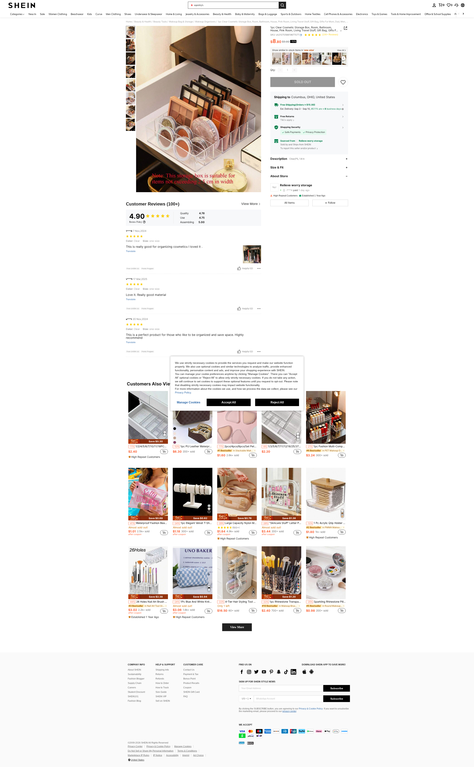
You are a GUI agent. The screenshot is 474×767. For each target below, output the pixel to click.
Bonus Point (189, 678)
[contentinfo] (294, 733)
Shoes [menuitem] (127, 14)
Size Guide (161, 692)
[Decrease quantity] (280, 70)
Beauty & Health (142, 21)
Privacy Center (135, 746)
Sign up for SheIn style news (257, 681)
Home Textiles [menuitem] (312, 14)
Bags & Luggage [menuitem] (267, 14)
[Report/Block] (259, 268)
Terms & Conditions (187, 751)
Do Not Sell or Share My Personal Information (150, 751)
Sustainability (134, 674)
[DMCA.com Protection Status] (250, 743)
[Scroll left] (459, 14)
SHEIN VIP (161, 696)
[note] (148, 441)
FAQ (185, 696)
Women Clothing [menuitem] (58, 14)
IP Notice (157, 755)
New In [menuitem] (32, 14)
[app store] (304, 673)
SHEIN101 (133, 696)
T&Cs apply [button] (286, 120)
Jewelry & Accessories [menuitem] (197, 14)
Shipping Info (162, 670)
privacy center (289, 711)
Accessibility (172, 755)
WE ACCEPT (245, 725)
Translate (131, 251)
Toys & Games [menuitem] (379, 14)
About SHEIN (134, 670)
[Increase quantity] (294, 70)
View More (237, 627)
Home (129, 21)
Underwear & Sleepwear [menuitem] (148, 14)
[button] (456, 5)
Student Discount (136, 692)
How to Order (162, 683)
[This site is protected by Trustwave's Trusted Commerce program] (241, 743)
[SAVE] (343, 82)
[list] (268, 672)
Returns (159, 674)
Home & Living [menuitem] (174, 14)
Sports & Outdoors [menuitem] (291, 14)
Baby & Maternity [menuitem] (245, 14)
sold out (302, 82)
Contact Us (188, 670)
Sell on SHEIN (163, 701)
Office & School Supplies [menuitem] (438, 14)
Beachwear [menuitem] (77, 14)
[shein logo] (21, 5)
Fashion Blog (134, 701)
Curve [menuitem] (99, 14)
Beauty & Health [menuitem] (222, 14)
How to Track (162, 687)
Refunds (160, 678)
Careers (132, 687)
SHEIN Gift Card (191, 692)
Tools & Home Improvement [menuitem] (406, 14)
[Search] (282, 5)
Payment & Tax (190, 674)
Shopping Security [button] (290, 127)
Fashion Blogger (136, 678)
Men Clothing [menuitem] (113, 14)
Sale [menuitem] (42, 14)
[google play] (311, 673)
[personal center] (434, 5)
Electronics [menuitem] (362, 14)
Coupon (187, 687)
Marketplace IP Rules (138, 755)
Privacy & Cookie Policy (311, 708)
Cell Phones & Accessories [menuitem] (338, 14)
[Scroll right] (463, 14)
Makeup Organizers (205, 21)
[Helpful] (239, 268)
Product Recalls (191, 683)
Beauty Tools (160, 21)
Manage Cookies (182, 746)
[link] (441, 5)
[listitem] (276, 59)
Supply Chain (134, 683)
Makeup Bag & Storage (181, 21)
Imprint (185, 755)
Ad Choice (198, 755)
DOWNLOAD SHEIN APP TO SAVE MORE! (324, 665)
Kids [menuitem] (89, 14)
